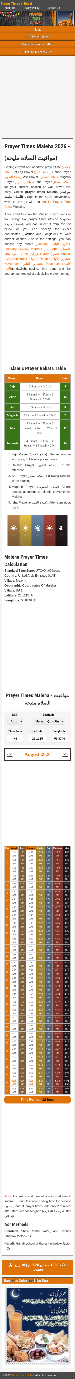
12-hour (48, 1099)
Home (37, 29)
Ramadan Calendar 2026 (37, 44)
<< (9, 754)
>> (65, 754)
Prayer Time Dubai (22, 1375)
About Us (10, 8)
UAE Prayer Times (37, 37)
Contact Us (53, 8)
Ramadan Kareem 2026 (37, 52)
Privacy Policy (31, 8)
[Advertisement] (37, 97)
